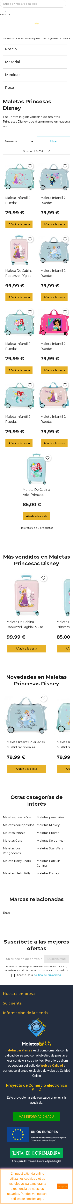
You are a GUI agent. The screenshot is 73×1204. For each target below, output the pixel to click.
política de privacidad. (47, 975)
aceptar (62, 1186)
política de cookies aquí (27, 1198)
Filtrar (53, 141)
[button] (36, 1116)
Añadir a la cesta (19, 224)
